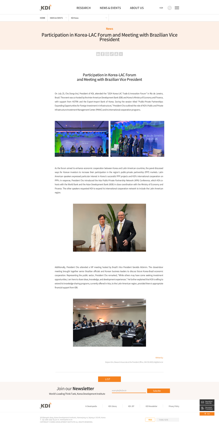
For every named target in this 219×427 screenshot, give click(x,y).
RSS (150, 419)
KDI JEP (131, 406)
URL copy (112, 54)
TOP (208, 414)
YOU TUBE (135, 420)
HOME (42, 17)
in (98, 54)
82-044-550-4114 (49, 419)
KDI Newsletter (151, 406)
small (121, 54)
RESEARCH (84, 8)
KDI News (74, 17)
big (116, 54)
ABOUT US (137, 8)
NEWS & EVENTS (110, 8)
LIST (107, 379)
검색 (169, 8)
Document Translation (209, 408)
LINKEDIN (140, 420)
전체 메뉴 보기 (177, 8)
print (107, 54)
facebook (103, 54)
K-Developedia (91, 406)
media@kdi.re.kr (66, 419)
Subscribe (157, 390)
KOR (161, 8)
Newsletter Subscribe (209, 402)
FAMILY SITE (163, 420)
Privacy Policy (174, 406)
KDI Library (112, 406)
